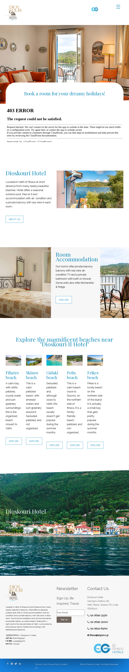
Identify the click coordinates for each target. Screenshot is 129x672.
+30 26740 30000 (98, 622)
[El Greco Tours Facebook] (7, 663)
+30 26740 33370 (98, 615)
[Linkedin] (20, 663)
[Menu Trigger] (118, 6)
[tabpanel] (64, 64)
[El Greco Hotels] (105, 648)
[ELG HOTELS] (95, 9)
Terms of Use (40, 664)
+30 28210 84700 (98, 628)
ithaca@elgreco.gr (99, 635)
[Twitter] (15, 663)
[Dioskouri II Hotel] (29, 593)
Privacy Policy (53, 664)
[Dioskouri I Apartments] (13, 13)
